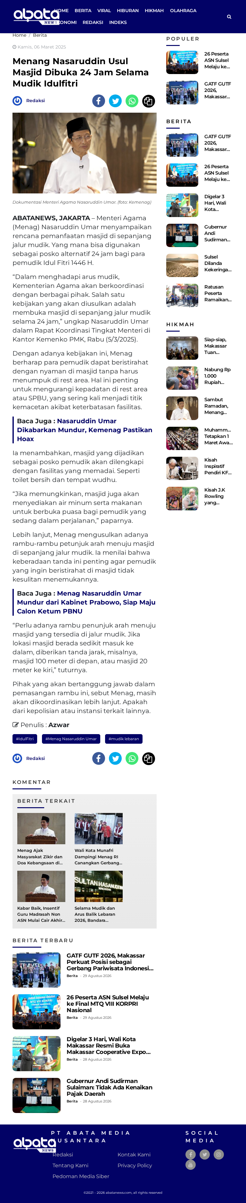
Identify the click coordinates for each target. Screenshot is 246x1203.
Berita (83, 10)
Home (61, 10)
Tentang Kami (70, 1165)
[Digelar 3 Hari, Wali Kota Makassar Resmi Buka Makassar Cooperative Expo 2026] (36, 1053)
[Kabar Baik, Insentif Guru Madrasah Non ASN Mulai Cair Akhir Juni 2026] (41, 886)
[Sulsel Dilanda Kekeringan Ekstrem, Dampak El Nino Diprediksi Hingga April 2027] (182, 265)
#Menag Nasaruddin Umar (71, 738)
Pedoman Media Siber (81, 1176)
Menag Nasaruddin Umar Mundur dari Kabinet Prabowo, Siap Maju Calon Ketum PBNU (86, 602)
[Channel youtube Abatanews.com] (190, 1165)
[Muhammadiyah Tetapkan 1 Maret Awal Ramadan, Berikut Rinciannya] (182, 438)
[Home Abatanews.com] (36, 16)
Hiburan (128, 10)
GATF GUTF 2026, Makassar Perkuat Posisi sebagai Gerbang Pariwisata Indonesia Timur (109, 965)
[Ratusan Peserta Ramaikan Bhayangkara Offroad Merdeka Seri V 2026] (182, 295)
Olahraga (183, 10)
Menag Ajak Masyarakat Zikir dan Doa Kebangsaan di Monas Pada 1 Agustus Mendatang (39, 862)
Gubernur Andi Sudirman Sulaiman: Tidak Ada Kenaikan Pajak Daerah (109, 1087)
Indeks (118, 22)
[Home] (229, 17)
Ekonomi (65, 22)
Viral (104, 10)
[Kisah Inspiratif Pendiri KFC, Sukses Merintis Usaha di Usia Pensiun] (182, 468)
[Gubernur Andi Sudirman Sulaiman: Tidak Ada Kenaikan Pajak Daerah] (36, 1095)
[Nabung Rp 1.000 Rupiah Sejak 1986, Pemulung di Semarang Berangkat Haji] (182, 378)
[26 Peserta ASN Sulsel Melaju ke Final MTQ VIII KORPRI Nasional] (36, 1011)
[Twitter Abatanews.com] (204, 1155)
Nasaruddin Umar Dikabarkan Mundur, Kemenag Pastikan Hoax (84, 430)
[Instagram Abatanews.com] (219, 1155)
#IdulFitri (25, 738)
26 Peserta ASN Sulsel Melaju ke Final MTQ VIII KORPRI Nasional (108, 1003)
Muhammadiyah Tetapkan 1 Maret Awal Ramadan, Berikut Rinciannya (223, 446)
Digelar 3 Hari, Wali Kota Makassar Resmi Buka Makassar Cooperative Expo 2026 (106, 1049)
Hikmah (154, 10)
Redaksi (93, 22)
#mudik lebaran (124, 738)
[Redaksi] (18, 100)
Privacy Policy (135, 1165)
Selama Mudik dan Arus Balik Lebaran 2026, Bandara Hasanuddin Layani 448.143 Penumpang (97, 920)
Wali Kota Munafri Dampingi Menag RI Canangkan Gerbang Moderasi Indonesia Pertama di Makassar (97, 862)
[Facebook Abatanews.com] (190, 1155)
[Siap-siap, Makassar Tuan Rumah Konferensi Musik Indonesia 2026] (182, 348)
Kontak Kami (134, 1155)
